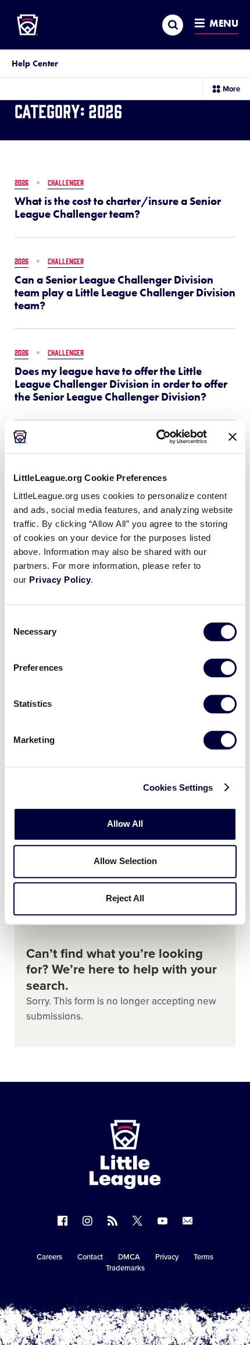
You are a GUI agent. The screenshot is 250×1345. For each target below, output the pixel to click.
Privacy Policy (60, 580)
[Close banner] (232, 437)
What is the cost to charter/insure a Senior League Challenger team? (118, 208)
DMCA (129, 1257)
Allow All (125, 824)
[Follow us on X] (137, 1221)
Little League (165, 1297)
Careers (49, 1257)
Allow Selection (125, 861)
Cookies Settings (178, 787)
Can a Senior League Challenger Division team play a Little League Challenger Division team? (125, 293)
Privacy (166, 1257)
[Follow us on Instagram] (87, 1221)
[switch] (220, 668)
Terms (203, 1257)
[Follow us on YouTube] (162, 1221)
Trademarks (125, 1268)
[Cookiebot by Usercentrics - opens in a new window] (157, 436)
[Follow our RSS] (112, 1221)
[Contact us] (187, 1221)
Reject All (125, 898)
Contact (90, 1257)
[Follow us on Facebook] (62, 1221)
